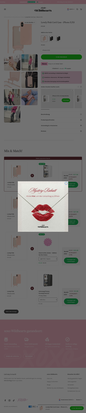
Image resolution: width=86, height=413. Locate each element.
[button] (43, 206)
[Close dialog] (66, 183)
